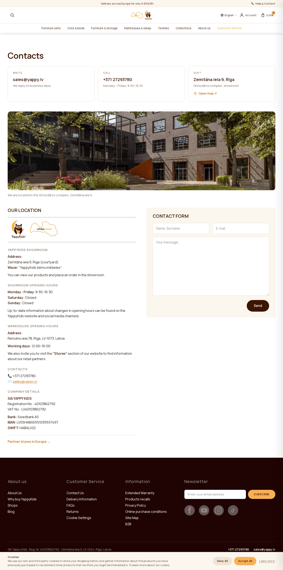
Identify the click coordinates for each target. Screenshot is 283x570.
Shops (13, 505)
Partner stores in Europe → (29, 441)
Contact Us (75, 493)
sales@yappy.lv (264, 549)
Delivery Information (82, 499)
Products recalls (137, 499)
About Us (15, 493)
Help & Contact (265, 3)
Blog (11, 511)
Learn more (267, 561)
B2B (128, 524)
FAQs (71, 505)
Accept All (245, 561)
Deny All (222, 561)
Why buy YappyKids (22, 499)
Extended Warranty (139, 493)
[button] (12, 15)
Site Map (132, 518)
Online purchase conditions (146, 511)
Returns (73, 511)
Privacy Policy (135, 505)
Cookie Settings (79, 518)
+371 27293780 (238, 549)
